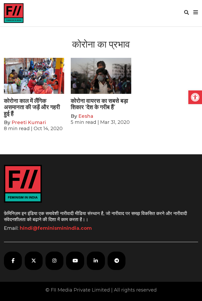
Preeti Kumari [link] (29, 122)
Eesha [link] (85, 116)
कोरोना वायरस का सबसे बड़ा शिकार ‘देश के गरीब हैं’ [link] (99, 104)
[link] (195, 97)
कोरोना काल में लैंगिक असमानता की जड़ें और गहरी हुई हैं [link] (32, 107)
